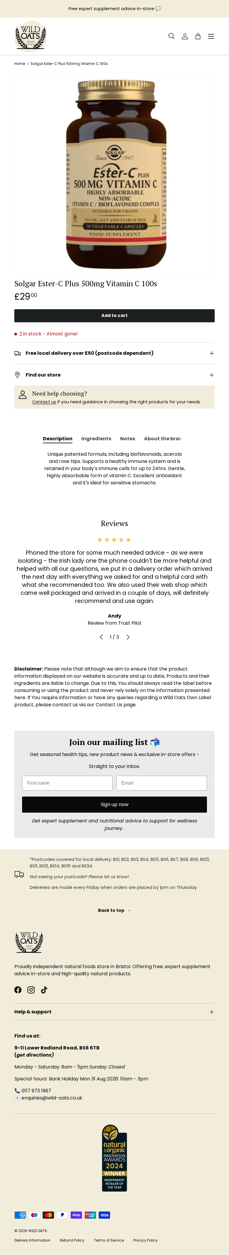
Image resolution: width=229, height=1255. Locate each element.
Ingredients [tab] (96, 438)
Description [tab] (57, 438)
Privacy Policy (145, 1240)
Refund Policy (72, 1240)
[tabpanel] (114, 468)
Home (19, 64)
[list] (114, 172)
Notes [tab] (127, 438)
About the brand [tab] (165, 438)
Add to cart (114, 315)
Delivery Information (32, 1240)
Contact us (44, 402)
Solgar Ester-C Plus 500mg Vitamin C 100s (69, 64)
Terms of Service (109, 1240)
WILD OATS (37, 1230)
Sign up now (115, 804)
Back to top (111, 910)
